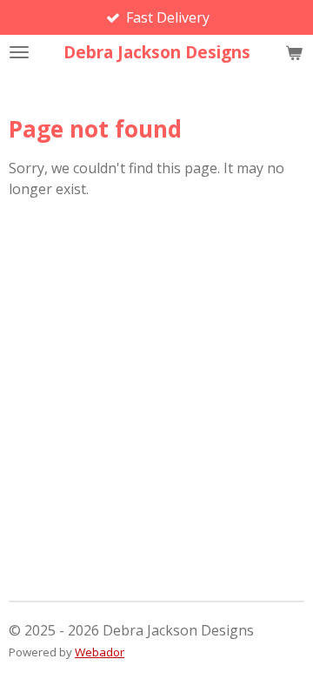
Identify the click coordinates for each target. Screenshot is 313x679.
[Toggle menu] (19, 52)
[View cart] (294, 52)
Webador (99, 652)
